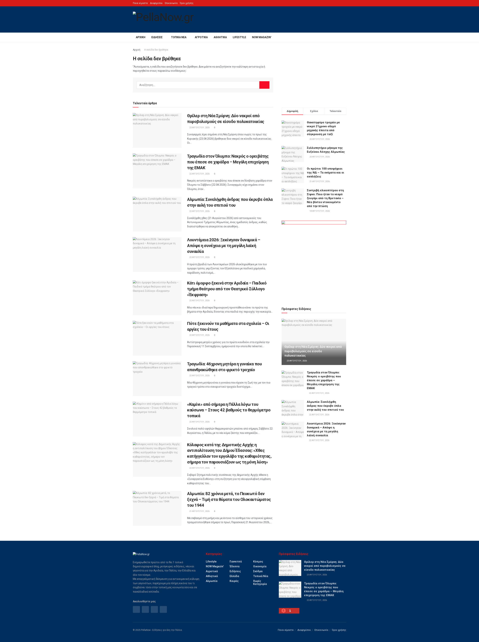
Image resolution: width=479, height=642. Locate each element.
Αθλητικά (220, 37)
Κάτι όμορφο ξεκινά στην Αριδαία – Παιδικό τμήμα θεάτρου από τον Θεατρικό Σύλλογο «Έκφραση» (227, 289)
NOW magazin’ (261, 37)
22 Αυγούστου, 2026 (199, 174)
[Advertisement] (314, 74)
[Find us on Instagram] (145, 609)
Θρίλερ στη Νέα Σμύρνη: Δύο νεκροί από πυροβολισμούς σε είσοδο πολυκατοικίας (313, 351)
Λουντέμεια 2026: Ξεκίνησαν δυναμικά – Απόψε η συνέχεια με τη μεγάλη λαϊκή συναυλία (223, 246)
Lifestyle (239, 37)
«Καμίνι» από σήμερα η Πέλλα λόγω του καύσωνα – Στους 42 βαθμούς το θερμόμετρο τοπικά (228, 410)
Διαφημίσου (156, 3)
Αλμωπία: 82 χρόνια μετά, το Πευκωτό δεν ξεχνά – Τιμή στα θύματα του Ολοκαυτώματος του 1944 (229, 499)
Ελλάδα (234, 576)
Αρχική (140, 37)
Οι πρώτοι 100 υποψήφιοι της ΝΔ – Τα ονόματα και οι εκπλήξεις (325, 172)
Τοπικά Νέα (178, 37)
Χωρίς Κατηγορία (260, 582)
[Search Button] (344, 37)
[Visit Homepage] (163, 19)
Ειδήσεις (157, 37)
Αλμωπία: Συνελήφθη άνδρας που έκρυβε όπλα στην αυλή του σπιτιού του (325, 405)
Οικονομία (259, 566)
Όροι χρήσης (186, 3)
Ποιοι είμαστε (140, 3)
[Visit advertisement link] (314, 259)
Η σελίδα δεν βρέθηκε (156, 49)
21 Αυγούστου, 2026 (199, 511)
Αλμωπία (211, 580)
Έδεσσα (235, 566)
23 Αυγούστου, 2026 (199, 127)
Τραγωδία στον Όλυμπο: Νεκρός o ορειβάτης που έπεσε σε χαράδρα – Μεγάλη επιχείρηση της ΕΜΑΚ (228, 162)
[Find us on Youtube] (163, 609)
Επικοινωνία (171, 3)
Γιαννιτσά (236, 561)
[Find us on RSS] (154, 609)
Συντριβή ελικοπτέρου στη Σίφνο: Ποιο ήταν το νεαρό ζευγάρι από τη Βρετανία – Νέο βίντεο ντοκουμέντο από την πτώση (325, 198)
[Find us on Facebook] (136, 609)
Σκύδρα (258, 571)
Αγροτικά (201, 37)
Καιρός (234, 580)
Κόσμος (258, 561)
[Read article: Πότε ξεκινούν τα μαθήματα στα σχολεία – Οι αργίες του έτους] (157, 338)
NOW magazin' (215, 566)
